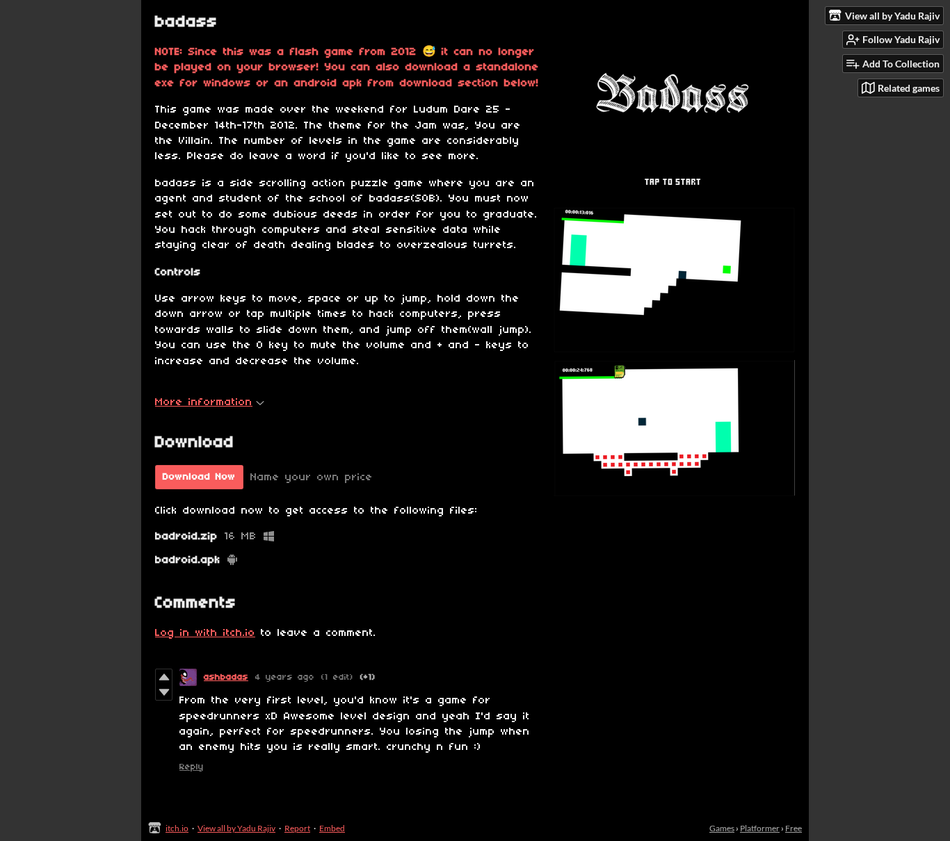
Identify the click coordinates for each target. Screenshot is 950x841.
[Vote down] (164, 692)
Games (721, 828)
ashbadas (226, 677)
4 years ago (284, 677)
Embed (332, 828)
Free (793, 828)
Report (297, 828)
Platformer (760, 828)
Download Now (199, 477)
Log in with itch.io (205, 633)
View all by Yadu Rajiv (236, 828)
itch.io (177, 828)
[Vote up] (164, 677)
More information (203, 402)
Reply (191, 766)
